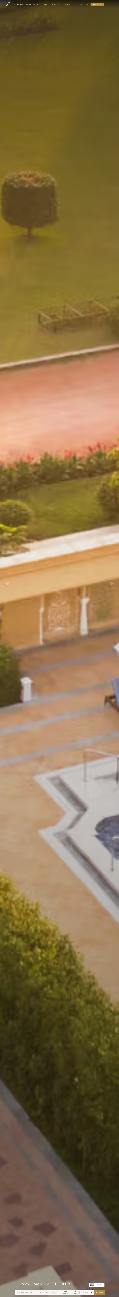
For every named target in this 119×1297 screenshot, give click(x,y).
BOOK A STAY (97, 4)
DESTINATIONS (18, 4)
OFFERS (46, 4)
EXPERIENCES (37, 4)
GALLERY (98, 1284)
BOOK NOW (99, 1292)
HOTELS (28, 4)
